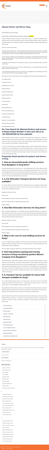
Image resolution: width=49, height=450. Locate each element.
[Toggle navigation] (46, 6)
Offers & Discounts (22, 2)
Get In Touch (42, 5)
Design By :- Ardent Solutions (6, 448)
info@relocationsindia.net (6, 360)
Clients (28, 2)
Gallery (32, 2)
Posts (16, 2)
